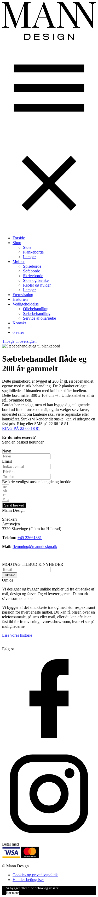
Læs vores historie (17, 635)
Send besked (14, 505)
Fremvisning (23, 294)
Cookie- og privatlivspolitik (35, 875)
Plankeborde (33, 252)
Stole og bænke (36, 280)
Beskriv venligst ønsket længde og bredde (36, 481)
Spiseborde (32, 266)
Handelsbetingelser (28, 879)
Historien (20, 299)
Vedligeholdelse (26, 304)
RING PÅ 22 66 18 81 (21, 428)
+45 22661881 (30, 537)
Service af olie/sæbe (39, 318)
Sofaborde (31, 271)
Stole (27, 247)
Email (7, 461)
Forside (19, 238)
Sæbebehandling (36, 313)
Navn (6, 451)
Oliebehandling (35, 309)
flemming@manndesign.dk (35, 546)
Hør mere (12, 893)
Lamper (29, 257)
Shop (17, 242)
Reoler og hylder (37, 285)
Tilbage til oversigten (19, 341)
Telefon (8, 471)
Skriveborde (33, 275)
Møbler (19, 261)
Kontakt (19, 323)
